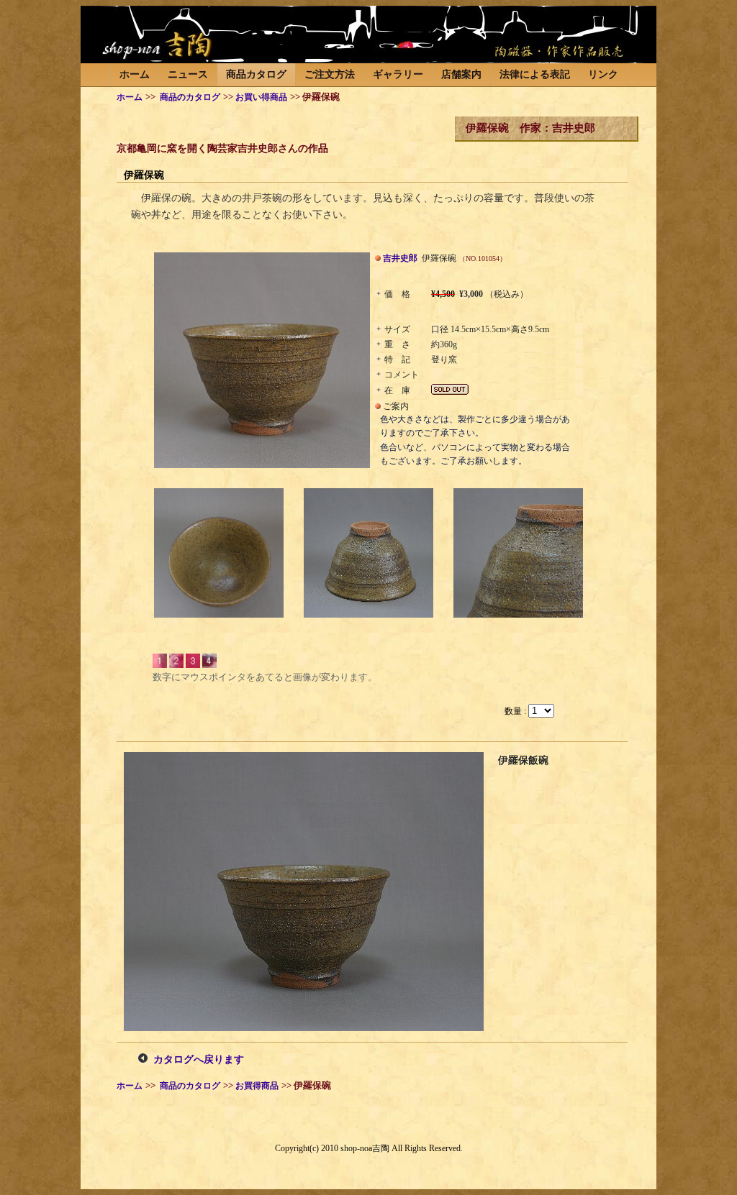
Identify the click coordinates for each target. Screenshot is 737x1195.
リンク (603, 74)
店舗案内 (461, 74)
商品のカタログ (189, 97)
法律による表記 (534, 74)
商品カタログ (256, 74)
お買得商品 (257, 1086)
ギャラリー (398, 74)
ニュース (188, 74)
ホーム (134, 74)
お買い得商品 (261, 97)
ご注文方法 (329, 74)
